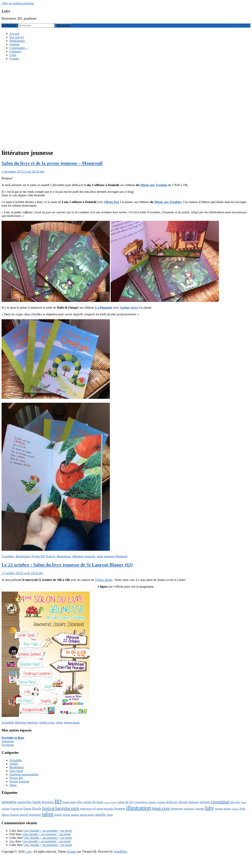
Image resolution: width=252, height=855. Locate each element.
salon (59, 722)
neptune (235, 809)
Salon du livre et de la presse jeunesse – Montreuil (52, 163)
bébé (79, 802)
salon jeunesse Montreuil (112, 556)
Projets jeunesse (19, 781)
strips (66, 815)
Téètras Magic (104, 580)
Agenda (14, 44)
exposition (220, 801)
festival (50, 556)
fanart (243, 802)
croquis (161, 802)
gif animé (98, 808)
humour (119, 808)
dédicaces (194, 802)
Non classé (16, 771)
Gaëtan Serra (129, 307)
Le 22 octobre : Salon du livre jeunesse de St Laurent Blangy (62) (67, 564)
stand (58, 815)
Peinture (14, 814)
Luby (6, 11)
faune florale (32, 808)
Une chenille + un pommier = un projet (47, 830)
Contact (14, 58)
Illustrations (23, 556)
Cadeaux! (15, 51)
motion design (223, 808)
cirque (107, 802)
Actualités (8, 556)
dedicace (172, 802)
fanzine (6, 808)
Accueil (14, 33)
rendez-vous (46, 722)
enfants (205, 802)
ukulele (100, 815)
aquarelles (24, 802)
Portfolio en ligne (13, 737)
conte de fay (125, 802)
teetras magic (72, 722)
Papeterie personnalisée (23, 774)
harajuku (109, 808)
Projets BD (38, 556)
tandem (75, 814)
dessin (183, 802)
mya (12, 841)
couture (152, 802)
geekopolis (86, 808)
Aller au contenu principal (18, 3)
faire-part (235, 802)
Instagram (8, 741)
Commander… (18, 48)
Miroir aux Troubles (153, 185)
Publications (17, 40)
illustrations (64, 556)
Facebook (8, 744)
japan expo (161, 808)
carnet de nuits (93, 802)
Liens (12, 55)
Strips (13, 785)
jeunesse (177, 808)
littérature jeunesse (83, 556)
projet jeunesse (30, 815)
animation (9, 802)
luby (209, 808)
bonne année (69, 802)
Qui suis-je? (16, 37)
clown (113, 802)
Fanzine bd (16, 808)
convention (141, 802)
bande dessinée (43, 802)
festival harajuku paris (60, 808)
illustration (138, 807)
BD (58, 801)
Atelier (13, 763)
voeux (109, 814)
